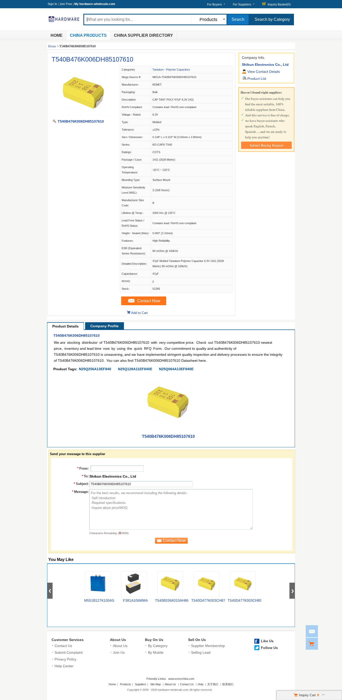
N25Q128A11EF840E (135, 369)
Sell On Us (197, 640)
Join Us (119, 652)
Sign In (52, 4)
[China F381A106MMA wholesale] (133, 584)
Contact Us (63, 646)
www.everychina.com (181, 678)
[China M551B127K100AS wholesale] (97, 584)
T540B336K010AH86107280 (178, 600)
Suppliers (140, 684)
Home (57, 35)
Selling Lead (201, 652)
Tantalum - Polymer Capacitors (171, 69)
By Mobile (155, 652)
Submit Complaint (69, 652)
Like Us (267, 641)
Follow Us (269, 648)
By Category (157, 646)
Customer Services (68, 640)
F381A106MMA (135, 600)
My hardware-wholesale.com (94, 4)
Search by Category (272, 19)
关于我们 (212, 684)
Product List (256, 79)
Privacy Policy (65, 659)
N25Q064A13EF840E (176, 369)
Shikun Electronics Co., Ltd (265, 65)
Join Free (65, 4)
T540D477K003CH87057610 (214, 600)
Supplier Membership (208, 646)
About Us (118, 640)
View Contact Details (263, 72)
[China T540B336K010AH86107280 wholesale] (170, 584)
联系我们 (227, 684)
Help (200, 684)
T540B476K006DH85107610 (92, 59)
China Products (88, 35)
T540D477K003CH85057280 (251, 600)
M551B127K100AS (99, 600)
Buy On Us (154, 640)
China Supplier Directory (143, 35)
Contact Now (148, 301)
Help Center (64, 666)
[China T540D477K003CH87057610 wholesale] (206, 584)
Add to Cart (139, 313)
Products (125, 684)
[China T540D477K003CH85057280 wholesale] (242, 584)
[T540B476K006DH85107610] (83, 116)
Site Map (155, 684)
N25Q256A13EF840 (95, 369)
